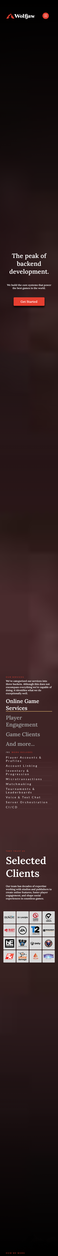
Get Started (29, 302)
